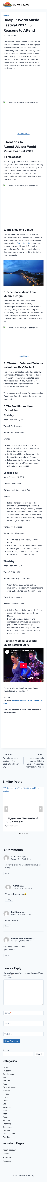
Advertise (7, 1161)
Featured (6, 1081)
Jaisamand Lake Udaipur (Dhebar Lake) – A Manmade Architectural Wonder (35, 760)
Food (5, 1084)
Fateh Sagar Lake (25, 243)
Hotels (5, 1097)
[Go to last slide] (6, 809)
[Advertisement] (23, 86)
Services (6, 1120)
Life (4, 1104)
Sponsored (7, 1127)
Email (7, 1023)
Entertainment (9, 1074)
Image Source (23, 134)
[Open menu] (42, 4)
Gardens (6, 1091)
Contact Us (7, 1154)
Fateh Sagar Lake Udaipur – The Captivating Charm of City (12, 760)
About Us (7, 1157)
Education (7, 1071)
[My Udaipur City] (16, 4)
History (6, 1094)
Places (5, 1117)
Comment (8, 977)
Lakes (5, 1100)
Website (8, 1034)
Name (7, 1013)
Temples (6, 1130)
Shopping (7, 1124)
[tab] (19, 833)
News (5, 1110)
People (6, 1114)
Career (6, 1067)
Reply (7, 873)
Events (6, 16)
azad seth (16, 856)
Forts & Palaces (9, 1087)
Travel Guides (9, 1134)
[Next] (41, 809)
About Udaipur (9, 1150)
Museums (7, 1107)
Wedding (6, 1137)
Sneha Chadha (11, 35)
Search (6, 1050)
